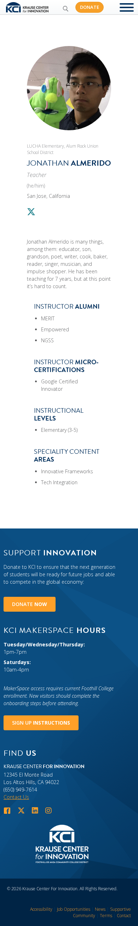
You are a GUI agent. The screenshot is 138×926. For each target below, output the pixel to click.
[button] (65, 8)
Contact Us (16, 797)
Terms (106, 916)
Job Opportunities (73, 909)
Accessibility (41, 909)
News (100, 909)
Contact (124, 916)
